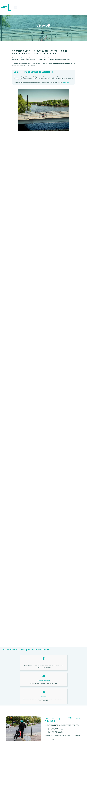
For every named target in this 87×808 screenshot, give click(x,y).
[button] (15, 7)
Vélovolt (22, 58)
